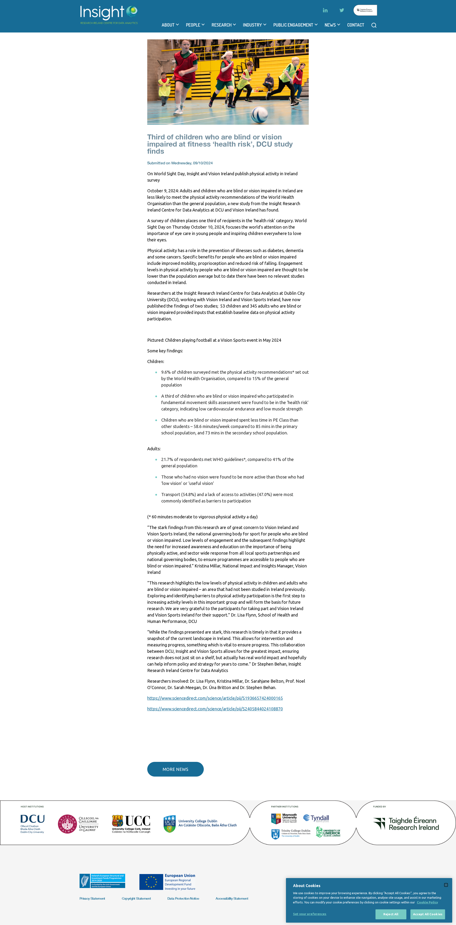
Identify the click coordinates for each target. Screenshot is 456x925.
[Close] (446, 885)
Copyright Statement (136, 898)
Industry (252, 25)
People (193, 25)
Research (222, 25)
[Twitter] (341, 10)
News (330, 25)
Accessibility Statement (232, 898)
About (168, 25)
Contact (355, 25)
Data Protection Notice (183, 898)
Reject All (390, 914)
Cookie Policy (427, 902)
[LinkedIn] (325, 10)
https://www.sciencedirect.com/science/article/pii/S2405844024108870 (215, 708)
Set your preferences (310, 914)
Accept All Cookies (427, 914)
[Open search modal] (373, 25)
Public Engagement (293, 25)
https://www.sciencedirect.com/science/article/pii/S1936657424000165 (215, 698)
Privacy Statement (92, 898)
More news (175, 769)
